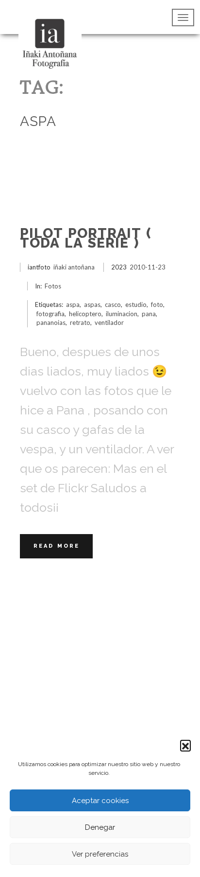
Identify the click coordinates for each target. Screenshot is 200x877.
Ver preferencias (100, 854)
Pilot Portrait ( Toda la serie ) (85, 238)
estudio (136, 304)
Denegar (100, 827)
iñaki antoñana (74, 267)
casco (113, 304)
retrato (80, 322)
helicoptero (85, 314)
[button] (185, 745)
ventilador (109, 322)
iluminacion (121, 314)
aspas (92, 304)
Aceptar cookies (100, 800)
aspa (73, 304)
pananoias (51, 322)
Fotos (53, 286)
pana (149, 314)
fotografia (50, 314)
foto (157, 304)
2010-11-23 (148, 267)
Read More (56, 546)
